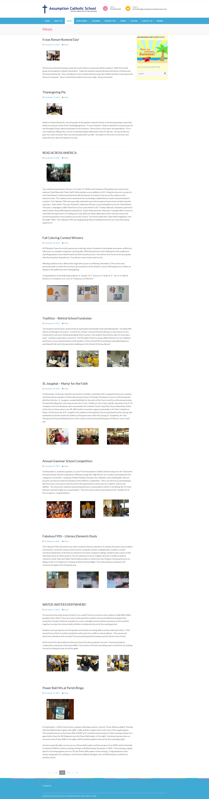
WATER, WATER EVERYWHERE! (64, 604)
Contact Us (147, 21)
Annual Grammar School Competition (67, 461)
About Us (58, 21)
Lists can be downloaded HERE (148, 67)
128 (77, 772)
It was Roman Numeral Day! (60, 39)
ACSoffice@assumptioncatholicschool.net (150, 9)
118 (56, 772)
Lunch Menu (81, 21)
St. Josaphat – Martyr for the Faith (65, 383)
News (69, 21)
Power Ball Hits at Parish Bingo (63, 688)
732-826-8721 (115, 9)
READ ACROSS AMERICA (59, 153)
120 (69, 772)
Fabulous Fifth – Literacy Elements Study (69, 536)
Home (47, 21)
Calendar (96, 21)
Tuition (133, 21)
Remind (160, 21)
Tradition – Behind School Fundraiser (67, 318)
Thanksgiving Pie (54, 92)
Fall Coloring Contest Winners (62, 238)
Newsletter (110, 21)
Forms (123, 21)
